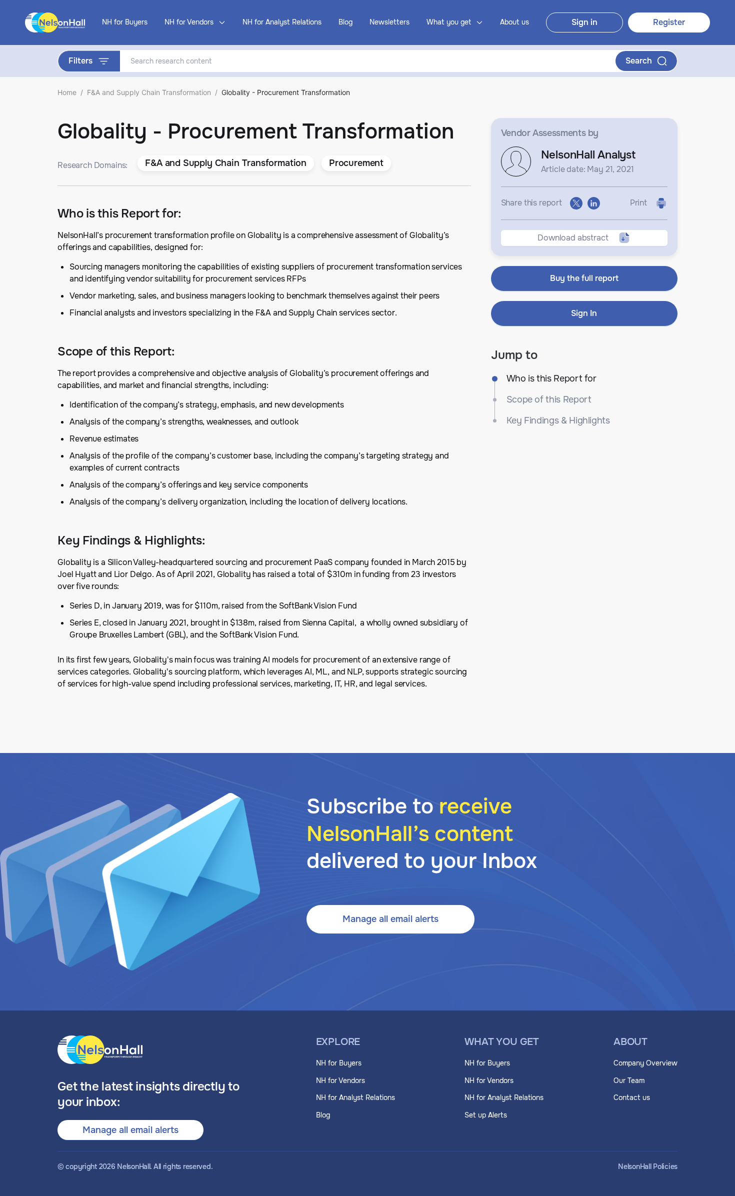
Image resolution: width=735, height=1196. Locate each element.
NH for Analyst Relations (282, 22)
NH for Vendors (340, 1080)
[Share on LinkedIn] (594, 203)
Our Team (629, 1080)
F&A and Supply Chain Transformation (149, 92)
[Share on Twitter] (576, 203)
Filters (80, 61)
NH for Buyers (125, 22)
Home (67, 92)
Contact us (632, 1097)
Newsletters (390, 22)
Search (639, 61)
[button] (226, 164)
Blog (345, 22)
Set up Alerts (485, 1115)
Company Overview (646, 1063)
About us (514, 22)
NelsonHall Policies (648, 1166)
